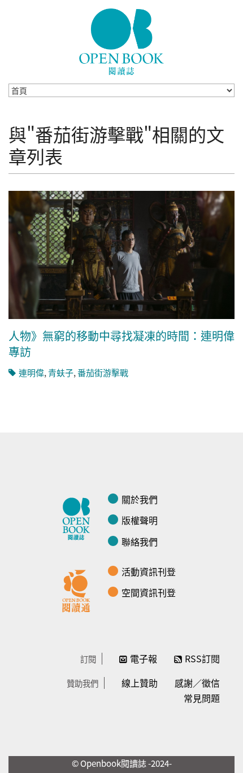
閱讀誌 (79, 517)
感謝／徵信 (197, 682)
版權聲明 (140, 520)
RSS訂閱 (202, 658)
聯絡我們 (140, 541)
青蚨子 (60, 372)
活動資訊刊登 (149, 571)
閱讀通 (79, 589)
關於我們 (140, 499)
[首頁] (121, 41)
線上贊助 (140, 682)
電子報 (143, 658)
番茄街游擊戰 (102, 372)
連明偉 (31, 372)
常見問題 (202, 698)
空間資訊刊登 (149, 592)
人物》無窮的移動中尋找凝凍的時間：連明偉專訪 (121, 343)
